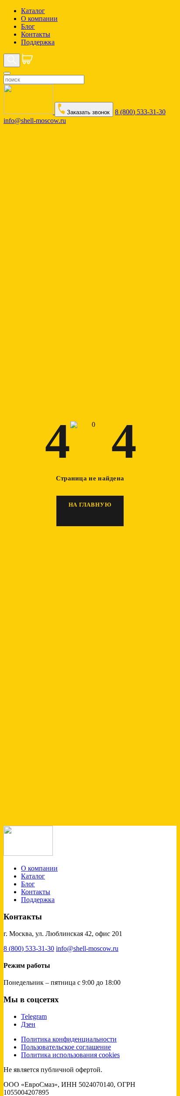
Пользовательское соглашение (66, 1047)
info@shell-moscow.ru (34, 120)
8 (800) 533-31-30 (140, 112)
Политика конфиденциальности (69, 1039)
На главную (90, 504)
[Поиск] (11, 60)
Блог (28, 26)
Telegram (34, 1016)
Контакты (35, 34)
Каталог (33, 10)
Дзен (28, 1024)
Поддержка (38, 42)
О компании (39, 18)
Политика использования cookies (70, 1055)
